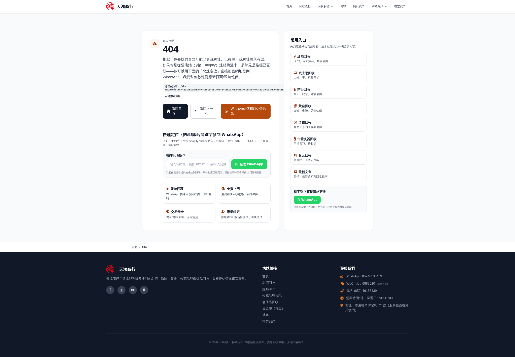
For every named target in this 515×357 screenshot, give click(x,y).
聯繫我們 (400, 6)
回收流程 (305, 6)
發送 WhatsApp (251, 164)
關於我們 (359, 6)
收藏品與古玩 (272, 295)
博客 (343, 6)
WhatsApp (309, 199)
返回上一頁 (206, 111)
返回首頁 (177, 111)
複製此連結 (174, 96)
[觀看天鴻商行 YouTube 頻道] (133, 290)
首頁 (289, 6)
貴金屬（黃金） (273, 308)
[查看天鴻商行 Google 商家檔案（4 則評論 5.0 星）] (144, 290)
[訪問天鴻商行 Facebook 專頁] (110, 290)
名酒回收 (268, 282)
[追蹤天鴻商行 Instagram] (121, 290)
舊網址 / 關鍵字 (175, 155)
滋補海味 (268, 289)
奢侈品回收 (270, 302)
